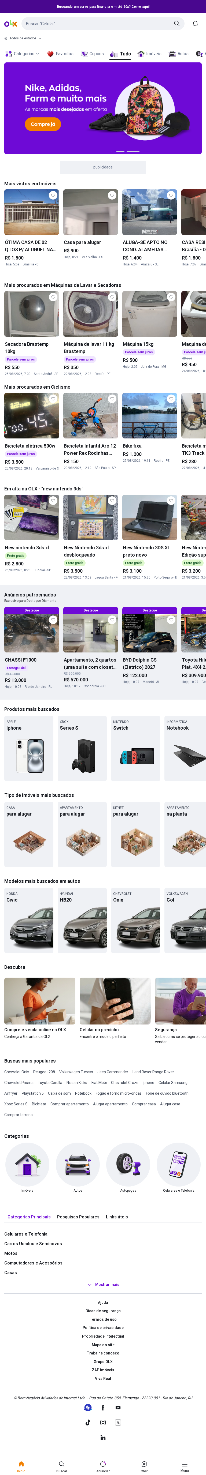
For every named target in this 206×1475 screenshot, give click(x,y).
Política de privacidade (103, 1328)
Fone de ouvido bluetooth (167, 1093)
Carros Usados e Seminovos (33, 1243)
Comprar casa (144, 1104)
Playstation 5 (33, 1093)
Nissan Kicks (77, 1082)
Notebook (83, 1093)
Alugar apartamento (110, 1104)
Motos (10, 1253)
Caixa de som (59, 1093)
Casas (10, 1272)
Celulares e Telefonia (25, 1234)
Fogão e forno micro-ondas (119, 1093)
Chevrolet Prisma (19, 1082)
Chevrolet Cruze (124, 1082)
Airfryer (10, 1093)
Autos (183, 53)
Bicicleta (39, 1104)
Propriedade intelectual (103, 1336)
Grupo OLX (103, 1362)
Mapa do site (103, 1345)
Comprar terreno (18, 1115)
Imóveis (153, 53)
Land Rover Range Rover (153, 1072)
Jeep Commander (112, 1072)
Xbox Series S (16, 1104)
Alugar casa (170, 1104)
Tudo (125, 54)
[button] (103, 23)
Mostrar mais (107, 1284)
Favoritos (64, 53)
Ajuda (103, 1302)
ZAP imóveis (103, 1370)
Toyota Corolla (50, 1082)
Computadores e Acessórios (33, 1263)
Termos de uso (103, 1319)
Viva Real (103, 1378)
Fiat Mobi (99, 1082)
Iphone (148, 1082)
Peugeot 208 (44, 1072)
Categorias (24, 53)
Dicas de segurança (103, 1311)
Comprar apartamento (69, 1104)
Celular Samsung (173, 1082)
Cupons (97, 53)
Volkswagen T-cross (76, 1072)
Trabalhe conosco (103, 1353)
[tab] (29, 1217)
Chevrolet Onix (16, 1072)
